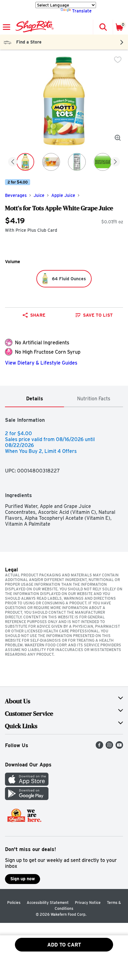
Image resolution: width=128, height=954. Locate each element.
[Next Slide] (115, 162)
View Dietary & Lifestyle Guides (41, 363)
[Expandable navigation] (6, 27)
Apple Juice (63, 195)
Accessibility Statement (48, 902)
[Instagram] (109, 747)
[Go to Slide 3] (76, 162)
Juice (39, 195)
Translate (82, 10)
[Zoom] (117, 137)
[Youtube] (119, 747)
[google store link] (26, 798)
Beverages (16, 195)
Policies (14, 902)
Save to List (98, 315)
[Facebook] (99, 747)
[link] (94, 315)
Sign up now (22, 878)
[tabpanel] (64, 467)
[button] (103, 27)
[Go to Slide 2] (51, 162)
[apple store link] (26, 784)
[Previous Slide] (13, 162)
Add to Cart (64, 945)
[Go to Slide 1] (25, 162)
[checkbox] (117, 59)
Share (37, 315)
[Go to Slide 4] (102, 162)
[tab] (34, 399)
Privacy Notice (88, 902)
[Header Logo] (33, 27)
